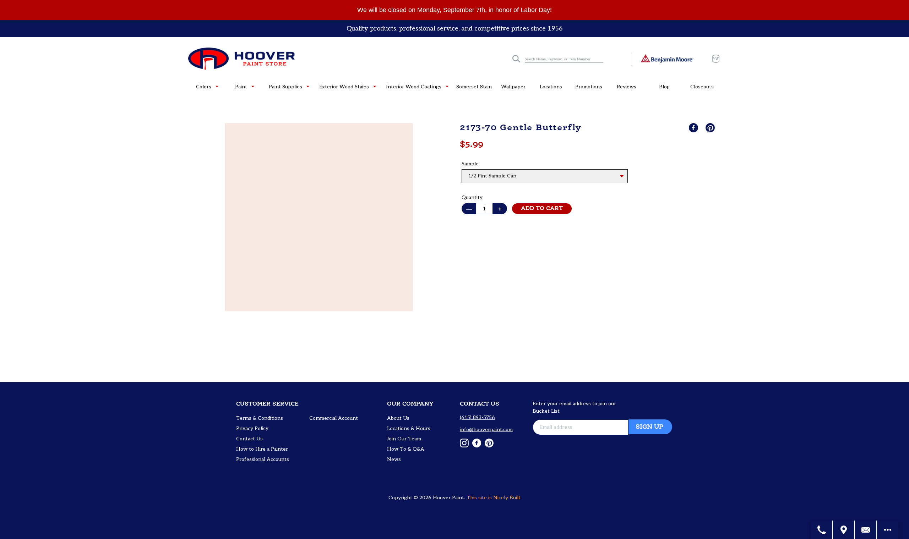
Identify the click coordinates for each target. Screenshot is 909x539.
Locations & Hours (408, 428)
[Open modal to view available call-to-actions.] (887, 530)
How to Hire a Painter (262, 449)
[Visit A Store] (844, 530)
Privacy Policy (252, 428)
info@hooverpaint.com (486, 430)
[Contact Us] (866, 530)
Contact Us (249, 439)
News (394, 459)
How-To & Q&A (405, 449)
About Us (398, 418)
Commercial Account (333, 418)
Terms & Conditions (259, 418)
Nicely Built (507, 498)
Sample (470, 164)
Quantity (472, 197)
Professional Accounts (262, 459)
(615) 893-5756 (477, 417)
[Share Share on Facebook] (694, 127)
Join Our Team (404, 439)
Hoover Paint (448, 498)
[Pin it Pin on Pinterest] (711, 127)
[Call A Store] (822, 530)
